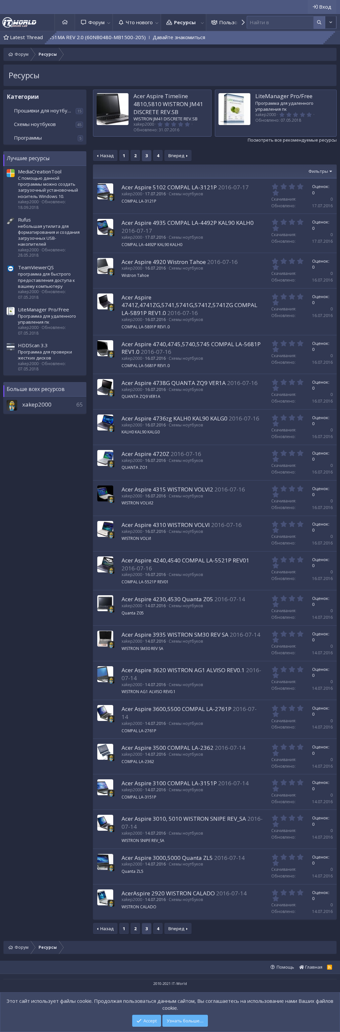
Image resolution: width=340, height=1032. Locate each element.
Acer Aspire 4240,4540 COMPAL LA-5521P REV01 (185, 560)
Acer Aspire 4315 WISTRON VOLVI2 (167, 489)
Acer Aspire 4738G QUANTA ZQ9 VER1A (174, 383)
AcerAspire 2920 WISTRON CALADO (168, 893)
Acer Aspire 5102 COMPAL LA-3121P (169, 187)
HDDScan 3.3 (33, 345)
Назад (107, 156)
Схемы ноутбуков (35, 124)
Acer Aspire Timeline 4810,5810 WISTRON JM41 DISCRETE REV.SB (168, 104)
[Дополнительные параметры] (319, 22)
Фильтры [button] (318, 171)
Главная (65, 22)
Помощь (285, 967)
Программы (28, 137)
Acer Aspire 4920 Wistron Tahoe (164, 262)
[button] (109, 22)
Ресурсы (185, 22)
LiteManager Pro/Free (43, 309)
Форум (96, 22)
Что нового (139, 22)
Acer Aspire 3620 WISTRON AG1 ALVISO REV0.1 (183, 670)
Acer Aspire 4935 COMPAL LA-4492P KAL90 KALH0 (188, 222)
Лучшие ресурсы (28, 158)
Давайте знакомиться (147, 37)
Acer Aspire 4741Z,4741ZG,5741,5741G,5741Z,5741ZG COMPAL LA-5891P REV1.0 (189, 305)
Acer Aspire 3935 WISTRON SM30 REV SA (175, 634)
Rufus (24, 219)
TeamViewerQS (36, 267)
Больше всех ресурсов (36, 389)
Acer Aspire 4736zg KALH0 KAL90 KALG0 (174, 418)
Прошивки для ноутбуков (44, 110)
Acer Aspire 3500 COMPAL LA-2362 (167, 747)
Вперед (176, 156)
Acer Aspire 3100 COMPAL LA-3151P (169, 783)
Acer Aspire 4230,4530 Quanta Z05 (167, 599)
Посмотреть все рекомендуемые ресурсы (292, 140)
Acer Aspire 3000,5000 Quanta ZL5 (167, 858)
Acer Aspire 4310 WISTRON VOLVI (166, 525)
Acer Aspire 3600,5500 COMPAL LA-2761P (176, 709)
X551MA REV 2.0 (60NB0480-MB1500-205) (64, 37)
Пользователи (236, 22)
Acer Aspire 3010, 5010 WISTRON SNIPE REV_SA (184, 818)
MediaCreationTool (39, 171)
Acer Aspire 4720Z (145, 454)
